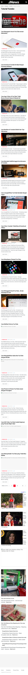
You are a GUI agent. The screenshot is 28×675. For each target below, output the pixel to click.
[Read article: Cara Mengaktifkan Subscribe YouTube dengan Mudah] (14, 365)
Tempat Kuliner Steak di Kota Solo (10, 631)
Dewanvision (4, 48)
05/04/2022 (10, 308)
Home (2, 6)
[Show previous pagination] (9, 486)
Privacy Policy (16, 670)
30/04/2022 (10, 178)
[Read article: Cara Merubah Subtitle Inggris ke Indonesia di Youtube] (14, 171)
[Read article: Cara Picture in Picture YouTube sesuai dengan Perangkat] (14, 398)
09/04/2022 (10, 210)
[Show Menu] (1, 2)
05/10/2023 (10, 339)
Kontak (22, 670)
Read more (5, 59)
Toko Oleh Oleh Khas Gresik (7, 598)
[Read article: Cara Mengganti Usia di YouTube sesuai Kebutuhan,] (14, 41)
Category (6, 6)
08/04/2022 (10, 243)
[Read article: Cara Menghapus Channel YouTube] (14, 267)
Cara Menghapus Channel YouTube (11, 259)
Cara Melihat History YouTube (9, 324)
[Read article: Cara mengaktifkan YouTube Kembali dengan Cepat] (14, 202)
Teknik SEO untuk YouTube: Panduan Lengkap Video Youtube (11, 22)
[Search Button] (26, 2)
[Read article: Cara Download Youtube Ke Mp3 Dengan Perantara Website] (14, 74)
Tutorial (10, 6)
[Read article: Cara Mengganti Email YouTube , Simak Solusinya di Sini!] (14, 300)
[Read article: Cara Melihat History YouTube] (14, 332)
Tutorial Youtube (16, 6)
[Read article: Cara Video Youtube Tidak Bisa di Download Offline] (14, 235)
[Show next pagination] (25, 486)
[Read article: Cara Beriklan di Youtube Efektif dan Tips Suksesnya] (14, 139)
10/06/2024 (17, 26)
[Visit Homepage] (14, 2)
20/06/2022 (10, 48)
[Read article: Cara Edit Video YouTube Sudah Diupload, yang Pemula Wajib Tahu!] (14, 431)
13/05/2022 (10, 113)
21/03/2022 (10, 439)
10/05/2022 (10, 146)
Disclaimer (8, 670)
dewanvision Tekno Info (8, 26)
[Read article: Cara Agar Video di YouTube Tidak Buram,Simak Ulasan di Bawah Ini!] (14, 106)
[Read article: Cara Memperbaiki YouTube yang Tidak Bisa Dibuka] (14, 463)
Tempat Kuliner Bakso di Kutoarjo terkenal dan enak (14, 637)
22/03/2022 (10, 406)
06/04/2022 (10, 274)
